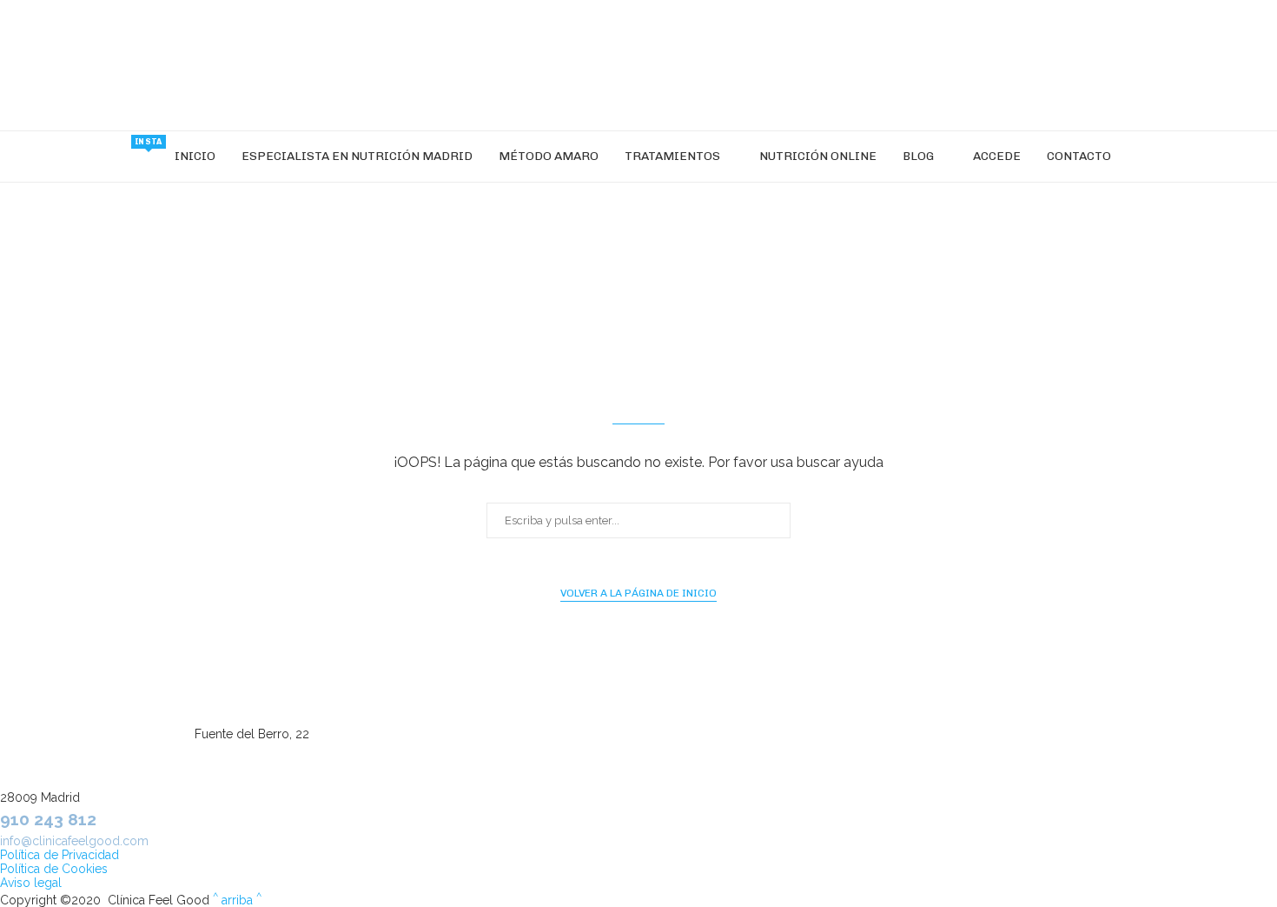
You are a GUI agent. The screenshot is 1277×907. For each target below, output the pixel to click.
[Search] (1132, 156)
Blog (918, 156)
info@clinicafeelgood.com (74, 841)
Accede (997, 156)
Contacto (1079, 156)
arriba (237, 900)
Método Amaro (549, 156)
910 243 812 (48, 819)
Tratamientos (672, 156)
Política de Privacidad (59, 855)
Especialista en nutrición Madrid (357, 156)
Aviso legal (31, 883)
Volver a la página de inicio (638, 593)
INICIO (195, 156)
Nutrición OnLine (818, 156)
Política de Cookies (54, 869)
